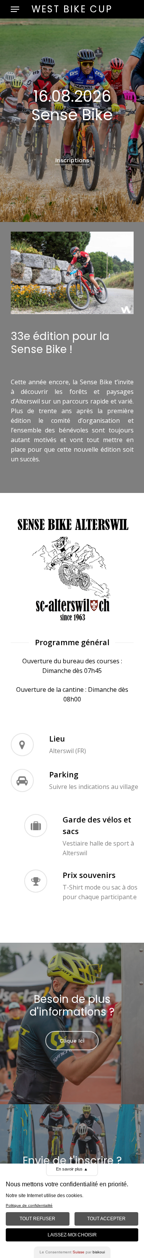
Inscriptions (72, 160)
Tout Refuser (37, 1218)
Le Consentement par (72, 1252)
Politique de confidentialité (29, 1205)
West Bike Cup (72, 9)
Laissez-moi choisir (72, 1235)
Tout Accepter (106, 1218)
